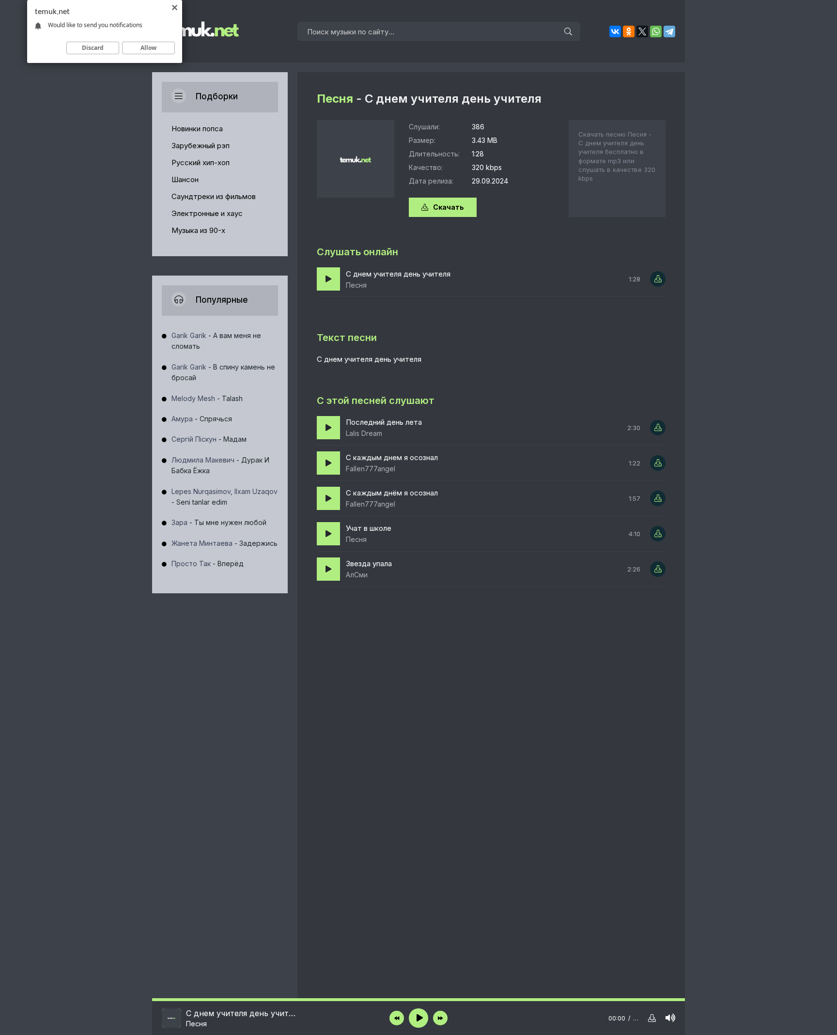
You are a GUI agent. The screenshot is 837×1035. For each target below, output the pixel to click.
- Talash (207, 398)
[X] (642, 31)
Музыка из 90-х (198, 230)
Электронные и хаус (207, 213)
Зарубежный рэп (200, 145)
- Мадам (209, 439)
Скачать (448, 207)
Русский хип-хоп (200, 162)
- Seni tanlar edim (224, 496)
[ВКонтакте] (615, 31)
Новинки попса (197, 128)
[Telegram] (669, 31)
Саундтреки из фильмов (213, 196)
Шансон (185, 179)
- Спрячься (201, 419)
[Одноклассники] (629, 31)
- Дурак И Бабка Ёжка (220, 465)
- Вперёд (207, 563)
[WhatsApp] (656, 31)
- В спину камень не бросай (223, 372)
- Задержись (224, 543)
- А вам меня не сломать (216, 340)
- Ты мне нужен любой (218, 522)
